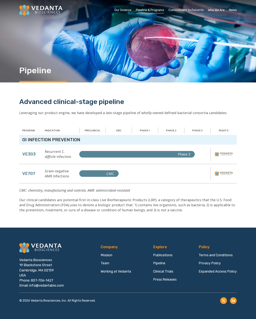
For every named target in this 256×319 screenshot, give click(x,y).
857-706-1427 (42, 280)
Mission (106, 255)
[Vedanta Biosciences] (40, 248)
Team (105, 263)
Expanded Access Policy (218, 271)
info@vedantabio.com (46, 285)
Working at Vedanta (116, 271)
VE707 (28, 173)
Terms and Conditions (216, 255)
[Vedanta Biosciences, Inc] (40, 10)
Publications (162, 255)
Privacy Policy (210, 263)
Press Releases (165, 279)
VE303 (29, 154)
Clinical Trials (163, 271)
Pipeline (159, 263)
